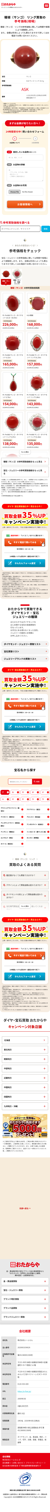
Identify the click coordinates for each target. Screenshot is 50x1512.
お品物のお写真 (17, 185)
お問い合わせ (17, 1463)
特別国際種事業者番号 (30, 1466)
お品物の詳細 (16, 164)
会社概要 (5, 1463)
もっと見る (25, 452)
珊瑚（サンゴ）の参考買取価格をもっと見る (22, 461)
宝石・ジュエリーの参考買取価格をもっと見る (22, 472)
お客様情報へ (25, 204)
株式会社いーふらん (10, 1460)
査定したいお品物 (22, 152)
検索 (38, 781)
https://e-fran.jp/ (24, 1391)
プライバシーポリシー (34, 1463)
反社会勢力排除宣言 (10, 1466)
